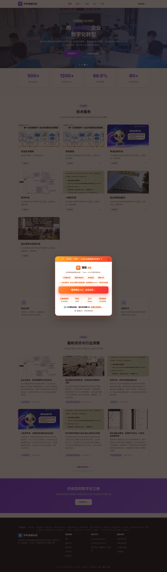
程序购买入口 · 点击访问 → (83, 290)
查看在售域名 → (97, 307)
